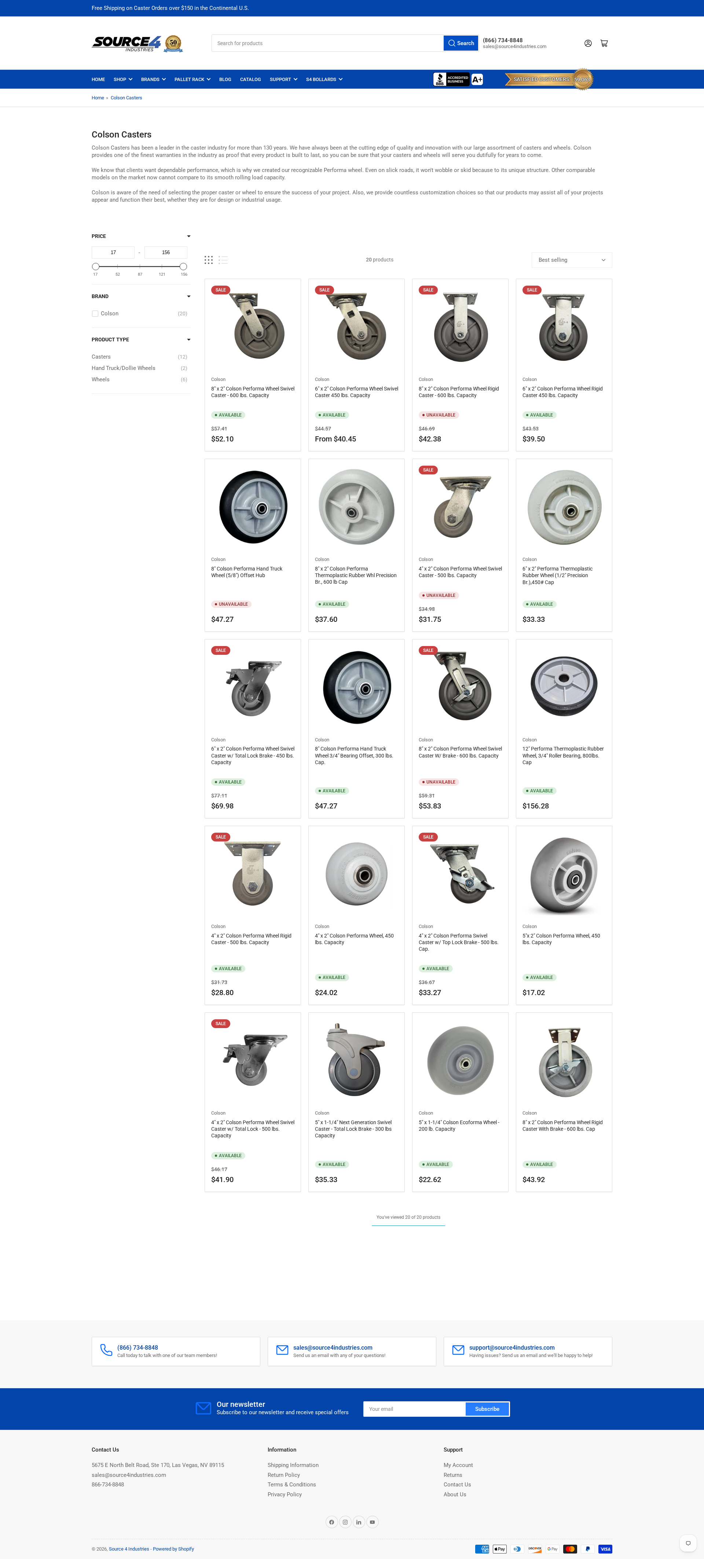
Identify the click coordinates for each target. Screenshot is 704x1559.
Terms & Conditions (292, 1484)
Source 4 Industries (129, 1549)
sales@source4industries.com (129, 1475)
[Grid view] (209, 260)
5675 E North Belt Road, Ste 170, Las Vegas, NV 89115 (158, 1465)
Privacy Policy (285, 1494)
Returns (453, 1475)
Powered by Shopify (173, 1549)
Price (99, 236)
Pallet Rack (189, 79)
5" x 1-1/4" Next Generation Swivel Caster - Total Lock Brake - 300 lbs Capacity (353, 1128)
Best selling (553, 260)
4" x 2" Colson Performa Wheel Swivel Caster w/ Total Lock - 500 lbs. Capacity (252, 1128)
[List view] (223, 260)
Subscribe (487, 1409)
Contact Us (457, 1484)
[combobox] (345, 43)
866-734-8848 (108, 1484)
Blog (225, 79)
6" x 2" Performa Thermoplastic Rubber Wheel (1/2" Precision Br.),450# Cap (557, 575)
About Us (455, 1494)
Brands (150, 79)
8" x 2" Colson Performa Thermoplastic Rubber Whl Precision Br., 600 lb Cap (356, 575)
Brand (100, 296)
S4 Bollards (321, 79)
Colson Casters (126, 97)
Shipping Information (293, 1465)
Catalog (250, 79)
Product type (110, 339)
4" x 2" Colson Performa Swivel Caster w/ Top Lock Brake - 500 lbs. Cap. (459, 942)
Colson (218, 379)
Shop (120, 79)
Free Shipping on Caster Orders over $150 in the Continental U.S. (170, 8)
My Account (458, 1465)
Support (280, 79)
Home (98, 79)
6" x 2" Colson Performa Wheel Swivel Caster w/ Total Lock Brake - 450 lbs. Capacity (252, 755)
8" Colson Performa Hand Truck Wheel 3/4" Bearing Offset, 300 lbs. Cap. (354, 755)
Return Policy (284, 1475)
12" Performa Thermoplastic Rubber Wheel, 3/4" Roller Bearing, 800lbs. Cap (563, 755)
